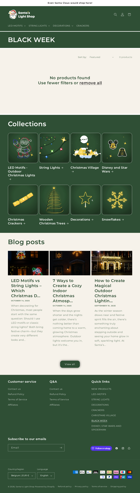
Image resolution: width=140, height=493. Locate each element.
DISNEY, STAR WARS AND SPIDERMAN (106, 428)
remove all (90, 82)
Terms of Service (17, 399)
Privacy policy (81, 486)
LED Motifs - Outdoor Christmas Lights (21, 171)
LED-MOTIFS (98, 394)
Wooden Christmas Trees (52, 221)
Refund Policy (16, 394)
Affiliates (13, 404)
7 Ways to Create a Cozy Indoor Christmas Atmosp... (67, 290)
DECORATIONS (100, 404)
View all (70, 364)
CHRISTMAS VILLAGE (103, 415)
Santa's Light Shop (25, 487)
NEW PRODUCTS (101, 389)
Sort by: (82, 57)
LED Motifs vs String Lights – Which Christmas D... (26, 288)
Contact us (14, 389)
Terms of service (99, 486)
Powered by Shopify (45, 487)
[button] (16, 25)
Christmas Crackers (16, 221)
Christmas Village (85, 167)
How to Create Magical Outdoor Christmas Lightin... (110, 290)
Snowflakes (111, 219)
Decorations (80, 219)
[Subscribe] (60, 447)
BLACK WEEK (99, 420)
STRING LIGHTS (100, 399)
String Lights (49, 167)
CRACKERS (97, 410)
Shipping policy (118, 486)
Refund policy (65, 486)
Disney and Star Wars (115, 169)
